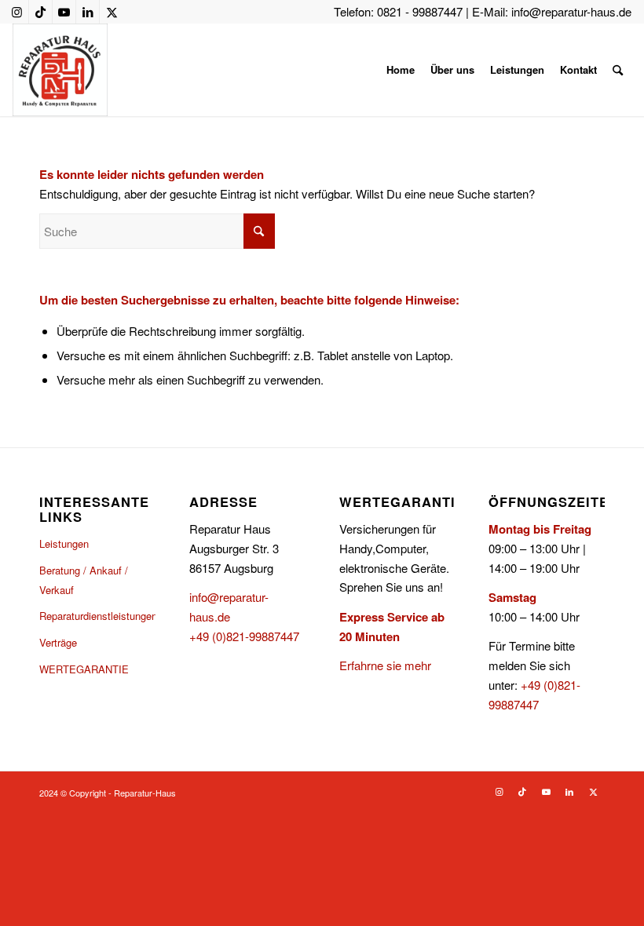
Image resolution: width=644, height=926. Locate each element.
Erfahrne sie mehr (385, 665)
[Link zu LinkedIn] (87, 12)
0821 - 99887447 (420, 11)
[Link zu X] (111, 12)
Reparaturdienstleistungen (97, 615)
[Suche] (618, 70)
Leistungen (64, 543)
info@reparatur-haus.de (571, 11)
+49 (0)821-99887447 (244, 636)
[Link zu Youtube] (64, 12)
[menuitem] (401, 70)
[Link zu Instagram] (16, 12)
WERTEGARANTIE (84, 669)
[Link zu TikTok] (40, 12)
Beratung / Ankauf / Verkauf (83, 580)
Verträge (58, 642)
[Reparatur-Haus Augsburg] (60, 70)
